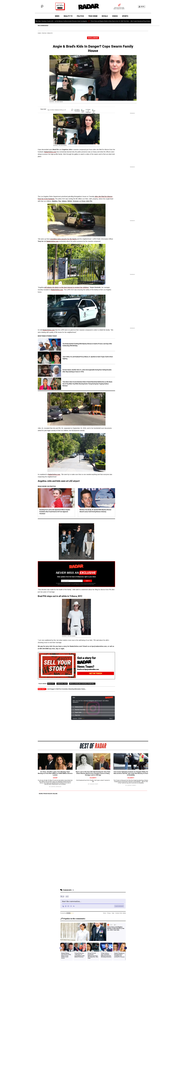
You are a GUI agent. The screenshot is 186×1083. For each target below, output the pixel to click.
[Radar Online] (88, 6)
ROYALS (105, 16)
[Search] (42, 7)
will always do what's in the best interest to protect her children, (66, 287)
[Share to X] (82, 110)
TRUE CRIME (92, 16)
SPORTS (125, 16)
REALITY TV (68, 16)
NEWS (57, 16)
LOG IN (142, 6)
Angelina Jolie (62, 683)
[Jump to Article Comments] (72, 110)
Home (39, 33)
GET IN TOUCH (95, 673)
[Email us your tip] (60, 9)
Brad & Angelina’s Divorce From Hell (82, 683)
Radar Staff (43, 109)
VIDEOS (115, 16)
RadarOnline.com (50, 152)
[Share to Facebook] (77, 110)
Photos (44, 33)
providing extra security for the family (63, 239)
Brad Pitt (50, 33)
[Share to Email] (93, 110)
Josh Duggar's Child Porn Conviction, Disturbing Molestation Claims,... (66, 689)
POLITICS (80, 16)
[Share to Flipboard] (88, 110)
